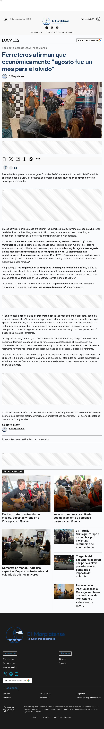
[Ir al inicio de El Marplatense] (55, 19)
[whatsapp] (31, 159)
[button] (5, 167)
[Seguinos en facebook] (46, 28)
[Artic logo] (9, 709)
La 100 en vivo (50, 32)
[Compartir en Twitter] (11, 159)
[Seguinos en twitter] (52, 28)
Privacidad (45, 717)
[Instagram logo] (16, 675)
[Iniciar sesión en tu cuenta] (98, 19)
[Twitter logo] (5, 675)
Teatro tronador (65, 32)
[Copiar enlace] (38, 159)
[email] (17, 159)
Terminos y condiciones (62, 717)
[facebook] (24, 159)
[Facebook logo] (11, 675)
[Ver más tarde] (4, 159)
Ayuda (35, 717)
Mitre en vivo (36, 32)
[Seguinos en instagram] (57, 28)
